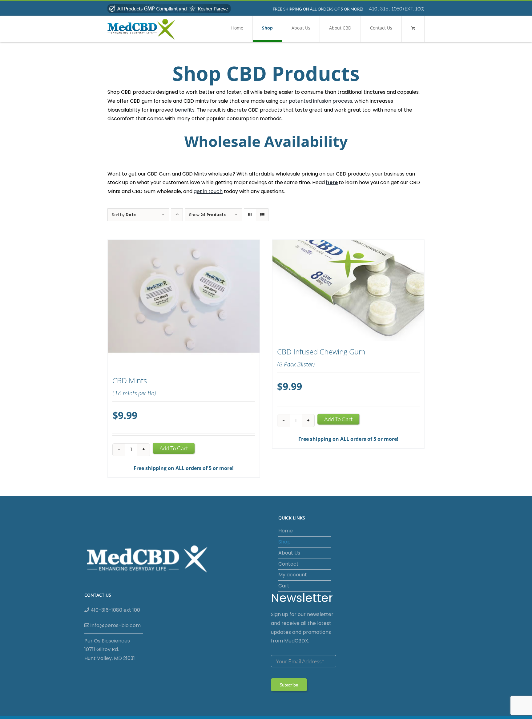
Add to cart (173, 448)
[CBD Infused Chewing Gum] (348, 290)
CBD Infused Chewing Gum (321, 351)
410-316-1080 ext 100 (114, 610)
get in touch (208, 191)
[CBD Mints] (184, 305)
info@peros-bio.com (115, 625)
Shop (284, 541)
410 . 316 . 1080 (385, 9)
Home (285, 530)
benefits (185, 109)
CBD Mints (129, 380)
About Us (289, 552)
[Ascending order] (177, 214)
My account (292, 574)
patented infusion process (320, 101)
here (332, 182)
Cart (283, 585)
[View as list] (262, 215)
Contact (288, 563)
